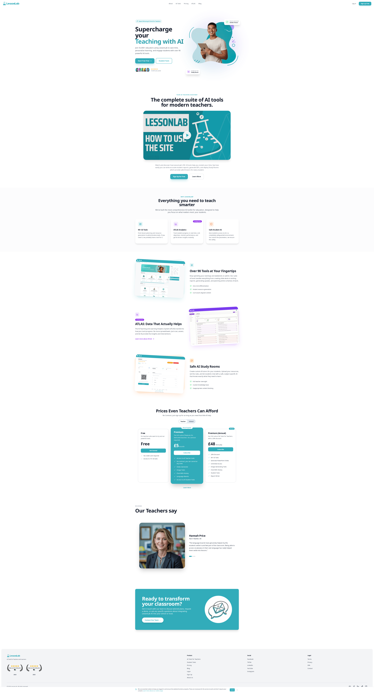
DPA (309, 665)
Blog (199, 3)
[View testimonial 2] (193, 556)
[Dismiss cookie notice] (237, 690)
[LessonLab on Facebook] (354, 686)
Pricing (186, 3)
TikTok (249, 662)
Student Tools (164, 61)
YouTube (250, 668)
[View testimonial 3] (194, 556)
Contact (310, 668)
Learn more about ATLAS (143, 339)
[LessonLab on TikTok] (362, 686)
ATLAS (193, 3)
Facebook (250, 659)
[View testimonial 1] (190, 556)
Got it (232, 690)
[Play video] (187, 135)
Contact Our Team (153, 620)
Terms (310, 659)
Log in (354, 3)
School (191, 421)
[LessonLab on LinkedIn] (358, 686)
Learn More (196, 176)
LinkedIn (250, 665)
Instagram (250, 671)
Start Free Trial (143, 61)
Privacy (310, 662)
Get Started (153, 450)
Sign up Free (365, 3)
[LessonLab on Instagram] (366, 686)
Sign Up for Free (179, 176)
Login (189, 671)
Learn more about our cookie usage (153, 691)
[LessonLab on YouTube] (350, 686)
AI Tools (178, 3)
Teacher (183, 421)
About (171, 3)
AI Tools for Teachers (194, 659)
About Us (190, 677)
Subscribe (187, 453)
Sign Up (189, 674)
